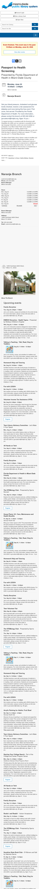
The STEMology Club (19, 491)
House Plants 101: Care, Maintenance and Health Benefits (18, 515)
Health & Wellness (24, 158)
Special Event (11, 158)
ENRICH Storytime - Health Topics (20, 321)
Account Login (20, 12)
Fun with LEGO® (10, 386)
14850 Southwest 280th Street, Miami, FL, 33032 (15, 267)
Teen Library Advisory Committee (20, 426)
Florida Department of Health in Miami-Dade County (19, 474)
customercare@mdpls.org (8, 179)
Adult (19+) (10, 155)
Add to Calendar (12, 90)
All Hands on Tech (10, 446)
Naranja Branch (14, 96)
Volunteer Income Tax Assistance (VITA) (18, 399)
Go (35, 24)
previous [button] (4, 205)
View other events (19, 52)
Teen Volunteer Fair (11, 608)
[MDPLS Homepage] (19, 5)
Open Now (20, 20)
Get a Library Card (20, 16)
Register (7, 419)
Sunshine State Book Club (20, 853)
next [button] (35, 205)
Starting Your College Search (18, 755)
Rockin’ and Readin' (18, 813)
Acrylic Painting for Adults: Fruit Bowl (17, 710)
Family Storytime (10, 307)
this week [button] (19, 205)
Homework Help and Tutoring (14, 362)
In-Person (17, 158)
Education (31, 158)
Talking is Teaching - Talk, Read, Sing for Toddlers (18, 343)
